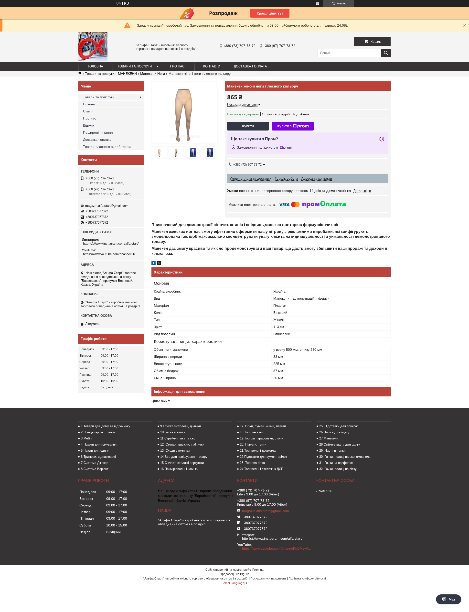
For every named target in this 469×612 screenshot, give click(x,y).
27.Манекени (328, 438)
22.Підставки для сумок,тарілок (263, 457)
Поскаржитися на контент (268, 578)
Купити (248, 126)
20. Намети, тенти (253, 444)
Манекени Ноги (152, 74)
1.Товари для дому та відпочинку (105, 426)
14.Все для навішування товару (183, 457)
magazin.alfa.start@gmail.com (106, 206)
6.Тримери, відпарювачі (98, 457)
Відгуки (88, 125)
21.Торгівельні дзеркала (258, 450)
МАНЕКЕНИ (127, 74)
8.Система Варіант (94, 469)
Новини (89, 104)
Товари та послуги (135, 66)
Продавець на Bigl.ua (234, 574)
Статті (88, 111)
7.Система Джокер (94, 463)
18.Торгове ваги (251, 432)
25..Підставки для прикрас (339, 426)
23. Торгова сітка (252, 463)
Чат (452, 599)
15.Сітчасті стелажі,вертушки (182, 463)
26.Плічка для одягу (334, 432)
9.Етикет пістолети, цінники (180, 426)
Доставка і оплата (250, 66)
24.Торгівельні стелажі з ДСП (261, 469)
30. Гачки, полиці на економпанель (345, 457)
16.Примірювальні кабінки (179, 469)
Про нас (177, 66)
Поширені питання (98, 132)
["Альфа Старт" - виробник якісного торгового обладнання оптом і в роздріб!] (92, 60)
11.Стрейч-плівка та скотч (179, 438)
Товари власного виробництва (107, 147)
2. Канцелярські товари (98, 432)
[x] (159, 264)
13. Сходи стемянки (175, 450)
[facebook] (153, 264)
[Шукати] (386, 53)
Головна (95, 66)
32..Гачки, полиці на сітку (338, 469)
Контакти (211, 66)
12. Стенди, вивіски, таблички (182, 444)
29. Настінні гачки (332, 450)
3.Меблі (86, 438)
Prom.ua (258, 569)
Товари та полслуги (98, 97)
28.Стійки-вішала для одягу (339, 444)
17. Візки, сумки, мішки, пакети (263, 426)
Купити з (284, 126)
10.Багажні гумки (172, 432)
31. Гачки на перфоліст (336, 463)
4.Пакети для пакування (99, 444)
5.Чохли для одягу (95, 450)
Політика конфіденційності (307, 578)
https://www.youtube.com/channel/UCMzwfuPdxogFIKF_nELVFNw (111, 254)
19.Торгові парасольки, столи (261, 438)
